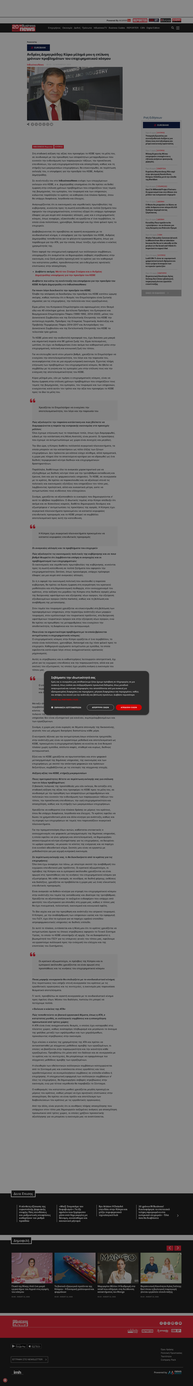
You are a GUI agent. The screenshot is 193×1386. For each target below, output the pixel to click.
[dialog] (96, 693)
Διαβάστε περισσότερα (124, 694)
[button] (96, 699)
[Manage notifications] (5, 1380)
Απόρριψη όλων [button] (100, 707)
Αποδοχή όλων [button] (129, 707)
